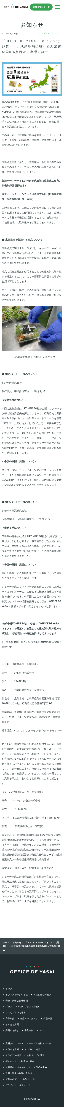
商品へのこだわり (29, 1018)
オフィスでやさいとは (17, 994)
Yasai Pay (41, 1067)
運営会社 (10, 1079)
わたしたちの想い (42, 994)
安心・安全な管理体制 (17, 1000)
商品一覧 (47, 1018)
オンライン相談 (32, 1049)
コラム (42, 1030)
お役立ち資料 (12, 1049)
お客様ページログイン (17, 1067)
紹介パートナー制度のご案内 (20, 1061)
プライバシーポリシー (17, 1085)
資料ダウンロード (41, 7)
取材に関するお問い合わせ (19, 1073)
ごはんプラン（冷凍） (17, 1012)
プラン (9, 1006)
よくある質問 (12, 1024)
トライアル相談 (13, 1055)
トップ (9, 988)
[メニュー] (57, 7)
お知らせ (27, 1079)
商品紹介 (10, 1018)
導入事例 (29, 1030)
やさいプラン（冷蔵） (29, 1006)
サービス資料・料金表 (40, 1043)
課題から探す (12, 1030)
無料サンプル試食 (35, 1055)
